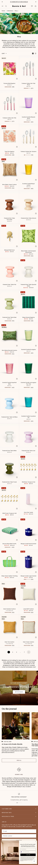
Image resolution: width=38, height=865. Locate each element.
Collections (10, 10)
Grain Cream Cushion (28, 642)
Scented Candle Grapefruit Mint (9, 383)
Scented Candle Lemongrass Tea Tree (28, 383)
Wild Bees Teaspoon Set (28, 482)
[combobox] (22, 852)
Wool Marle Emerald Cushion (9, 350)
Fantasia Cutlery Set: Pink (9, 118)
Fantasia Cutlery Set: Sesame (28, 151)
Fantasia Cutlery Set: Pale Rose (28, 84)
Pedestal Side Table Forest (9, 482)
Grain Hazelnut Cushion (9, 609)
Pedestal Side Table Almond (28, 218)
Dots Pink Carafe (28, 512)
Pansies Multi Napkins (9, 83)
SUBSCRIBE (28, 854)
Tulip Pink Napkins (9, 151)
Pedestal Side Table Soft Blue (9, 417)
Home (3, 10)
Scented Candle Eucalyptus (28, 349)
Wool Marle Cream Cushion (9, 184)
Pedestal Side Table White (9, 450)
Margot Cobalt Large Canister (28, 576)
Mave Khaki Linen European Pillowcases (28, 252)
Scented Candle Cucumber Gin (28, 417)
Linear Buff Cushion (28, 609)
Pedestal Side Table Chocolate (9, 219)
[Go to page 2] (28, 652)
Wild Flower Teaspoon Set (9, 513)
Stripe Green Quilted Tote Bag (9, 576)
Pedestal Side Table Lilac (28, 450)
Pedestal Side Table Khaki (9, 317)
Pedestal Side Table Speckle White (28, 285)
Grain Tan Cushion (9, 642)
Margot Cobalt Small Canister (28, 543)
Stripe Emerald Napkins (28, 317)
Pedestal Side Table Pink (9, 284)
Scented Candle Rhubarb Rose (28, 118)
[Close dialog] (36, 841)
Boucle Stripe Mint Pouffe (9, 543)
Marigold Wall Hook (9, 250)
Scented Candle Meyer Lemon (28, 184)
